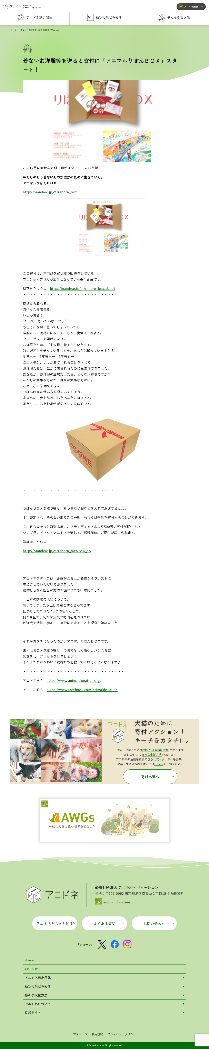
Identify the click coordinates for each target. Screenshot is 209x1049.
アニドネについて (38, 1003)
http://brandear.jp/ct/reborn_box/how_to (57, 550)
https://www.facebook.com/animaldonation (82, 689)
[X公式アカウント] (102, 944)
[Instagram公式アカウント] (127, 944)
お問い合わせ (154, 923)
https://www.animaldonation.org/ (74, 680)
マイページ (80, 1034)
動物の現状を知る (38, 986)
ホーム (13, 30)
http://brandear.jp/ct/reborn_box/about (82, 288)
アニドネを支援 (193, 6)
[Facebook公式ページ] (115, 944)
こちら (158, 764)
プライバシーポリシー (121, 1034)
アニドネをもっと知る (54, 923)
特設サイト (33, 1012)
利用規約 (97, 1034)
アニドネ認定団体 (38, 977)
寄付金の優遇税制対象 (154, 750)
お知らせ (31, 968)
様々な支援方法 (152, 755)
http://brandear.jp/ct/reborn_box (50, 191)
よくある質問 (104, 923)
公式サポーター (163, 759)
